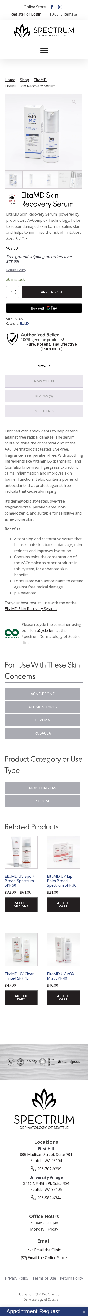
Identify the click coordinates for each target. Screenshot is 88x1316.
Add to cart (52, 292)
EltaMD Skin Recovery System (31, 608)
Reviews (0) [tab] (44, 396)
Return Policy (16, 270)
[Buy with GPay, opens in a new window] (44, 308)
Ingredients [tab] (44, 411)
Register (18, 14)
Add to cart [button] (63, 904)
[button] (74, 101)
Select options (21, 904)
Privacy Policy (16, 1278)
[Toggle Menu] (44, 50)
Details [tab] (44, 366)
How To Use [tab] (44, 381)
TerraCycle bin (41, 630)
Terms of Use (44, 1278)
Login (36, 14)
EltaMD (24, 324)
